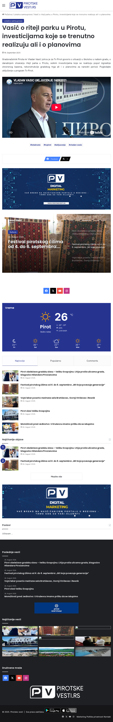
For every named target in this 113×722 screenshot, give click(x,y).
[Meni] (3, 6)
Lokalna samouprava (23, 14)
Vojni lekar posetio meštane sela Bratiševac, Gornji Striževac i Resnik (36, 249)
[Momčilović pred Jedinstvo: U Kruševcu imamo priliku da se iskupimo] (10, 428)
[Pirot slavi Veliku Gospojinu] (10, 414)
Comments (92, 360)
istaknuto (35, 145)
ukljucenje (61, 145)
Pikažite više (56, 476)
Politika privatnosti (95, 717)
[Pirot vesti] (24, 5)
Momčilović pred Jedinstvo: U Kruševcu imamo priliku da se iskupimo (57, 424)
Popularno (55, 360)
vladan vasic (76, 145)
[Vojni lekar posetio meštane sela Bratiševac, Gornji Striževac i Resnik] (10, 401)
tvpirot (48, 145)
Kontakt (107, 717)
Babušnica (14, 233)
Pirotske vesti (16, 712)
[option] (56, 243)
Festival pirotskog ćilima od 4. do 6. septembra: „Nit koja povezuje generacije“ (63, 384)
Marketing (82, 717)
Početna (8, 14)
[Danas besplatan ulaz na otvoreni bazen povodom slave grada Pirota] (20, 651)
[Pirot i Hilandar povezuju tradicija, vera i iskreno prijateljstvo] (93, 641)
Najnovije (20, 360)
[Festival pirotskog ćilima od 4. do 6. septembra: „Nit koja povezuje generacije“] (10, 388)
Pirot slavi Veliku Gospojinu (35, 410)
